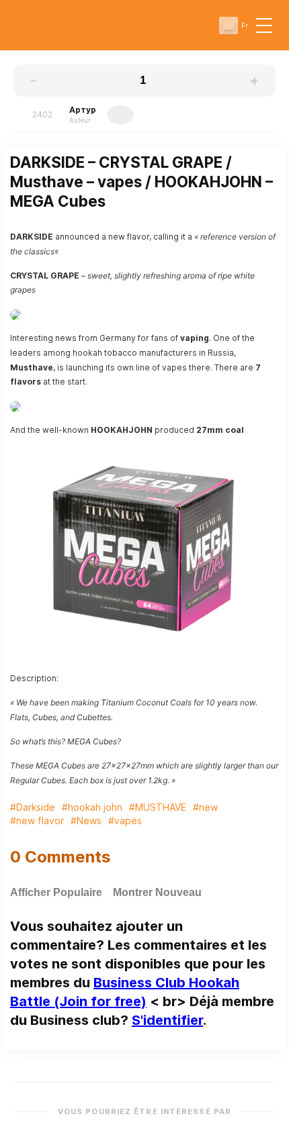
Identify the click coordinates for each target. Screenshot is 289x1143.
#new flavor (37, 820)
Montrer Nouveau (157, 892)
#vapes (125, 820)
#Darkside (32, 807)
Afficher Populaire (56, 892)
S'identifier (167, 1020)
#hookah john (92, 807)
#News (86, 820)
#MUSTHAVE (157, 807)
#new (205, 807)
